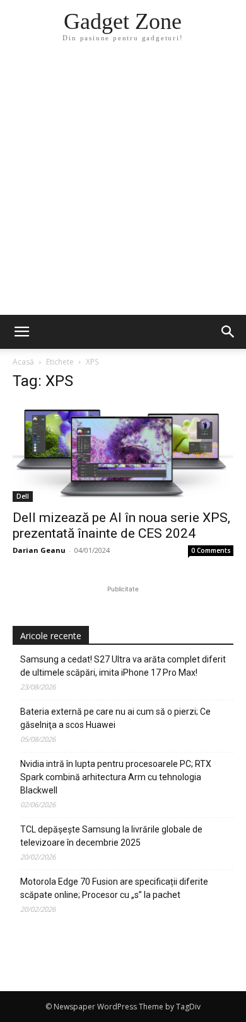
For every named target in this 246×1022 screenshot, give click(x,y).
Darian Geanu (39, 550)
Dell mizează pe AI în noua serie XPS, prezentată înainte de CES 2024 (121, 525)
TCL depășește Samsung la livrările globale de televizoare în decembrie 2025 (111, 836)
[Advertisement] (123, 186)
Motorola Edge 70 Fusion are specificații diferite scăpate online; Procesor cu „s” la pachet (114, 888)
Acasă (23, 361)
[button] (228, 332)
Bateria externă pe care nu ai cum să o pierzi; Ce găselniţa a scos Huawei (115, 718)
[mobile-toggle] (21, 332)
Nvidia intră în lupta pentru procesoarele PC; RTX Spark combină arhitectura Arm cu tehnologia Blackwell (115, 777)
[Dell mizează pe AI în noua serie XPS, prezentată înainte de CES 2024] (123, 452)
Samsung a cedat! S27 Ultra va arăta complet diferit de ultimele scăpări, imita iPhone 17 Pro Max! (123, 666)
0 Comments (211, 550)
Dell (22, 496)
